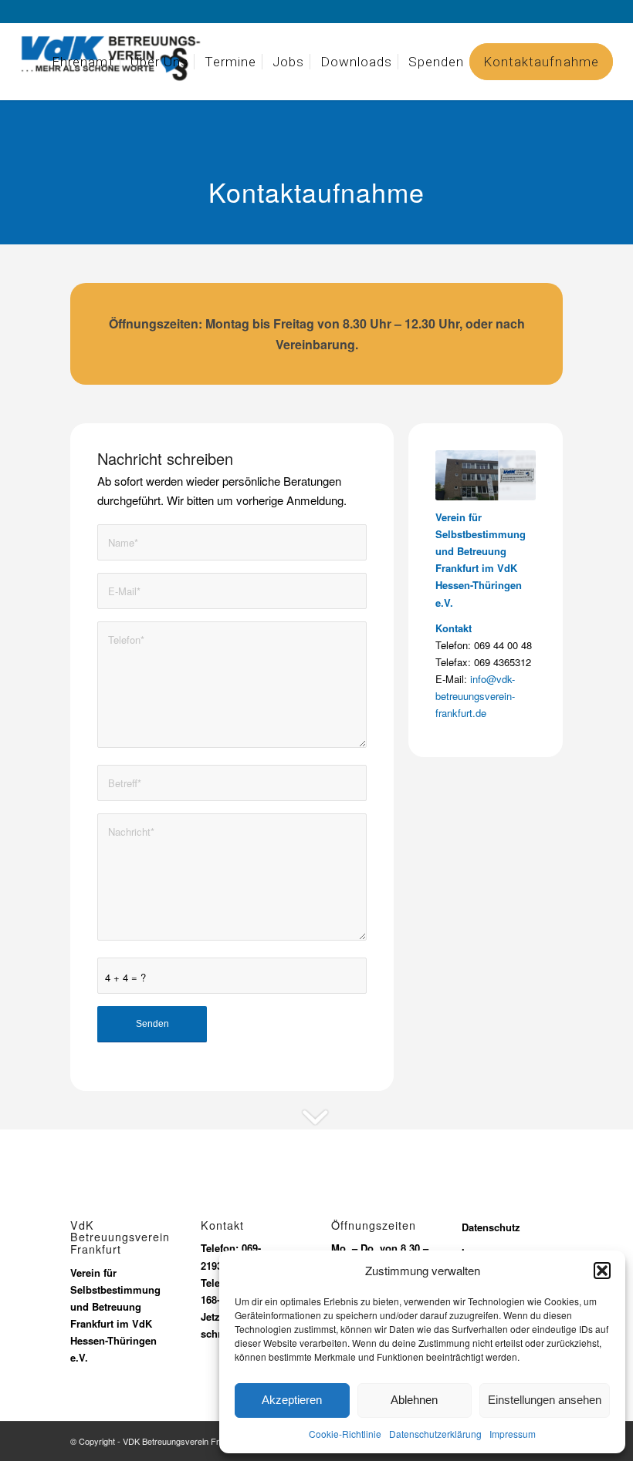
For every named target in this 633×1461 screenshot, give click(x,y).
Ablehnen (414, 1399)
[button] (602, 1270)
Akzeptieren (292, 1399)
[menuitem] (82, 61)
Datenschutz (492, 1227)
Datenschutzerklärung (435, 1433)
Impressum (512, 1433)
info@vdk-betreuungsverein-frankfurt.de (475, 696)
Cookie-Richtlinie (345, 1433)
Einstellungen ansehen (544, 1399)
